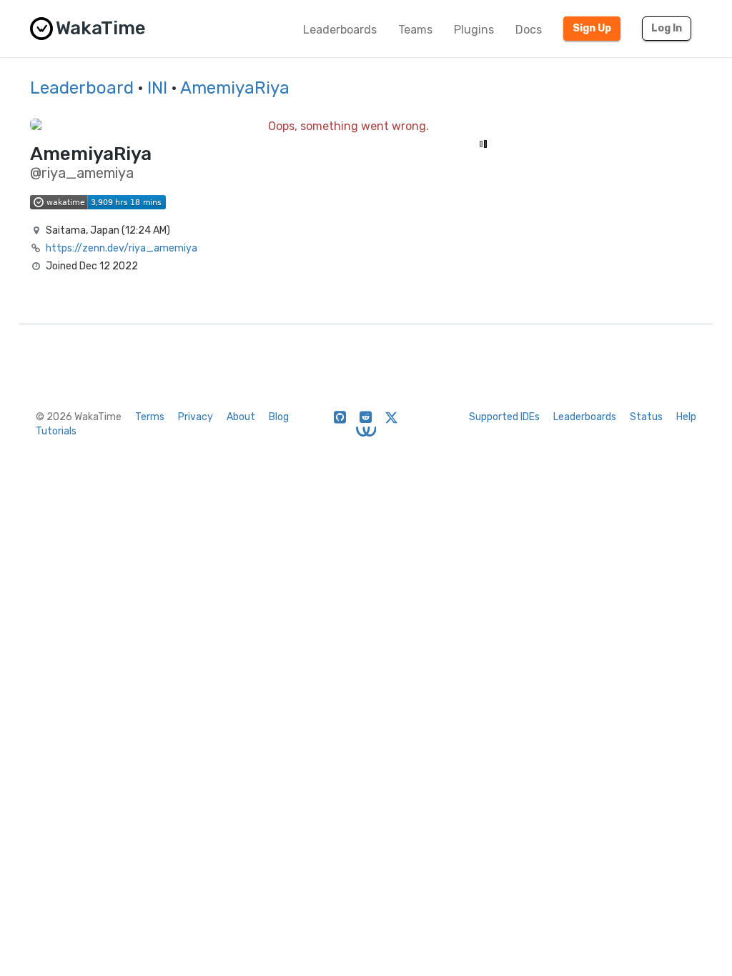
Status (646, 417)
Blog (279, 417)
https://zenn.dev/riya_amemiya (121, 248)
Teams (415, 29)
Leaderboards (340, 29)
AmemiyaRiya (235, 88)
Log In (666, 28)
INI (157, 88)
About (241, 417)
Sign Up (592, 28)
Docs (528, 29)
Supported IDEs (504, 417)
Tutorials (56, 431)
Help (686, 417)
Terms (149, 417)
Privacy (195, 417)
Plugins (474, 29)
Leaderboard (82, 88)
